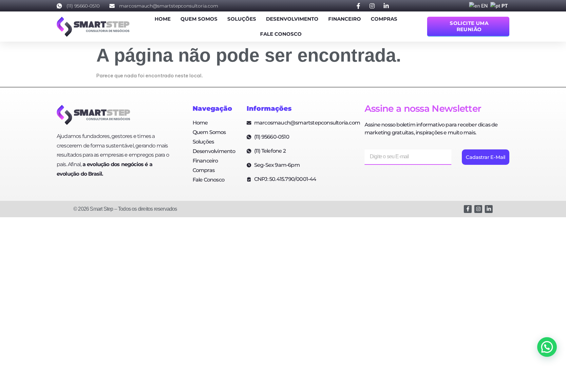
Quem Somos (198, 19)
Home (163, 19)
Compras (384, 19)
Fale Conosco (281, 34)
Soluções (241, 19)
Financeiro (344, 19)
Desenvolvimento (292, 19)
